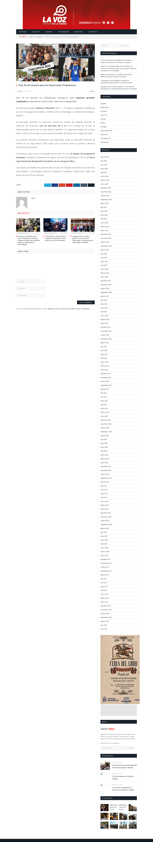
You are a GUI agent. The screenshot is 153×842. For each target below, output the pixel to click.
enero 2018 (104, 555)
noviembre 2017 (105, 563)
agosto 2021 (104, 389)
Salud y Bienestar (106, 131)
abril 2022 (103, 358)
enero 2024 (104, 277)
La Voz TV (103, 115)
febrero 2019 (104, 505)
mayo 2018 (104, 540)
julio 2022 (103, 347)
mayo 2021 (104, 401)
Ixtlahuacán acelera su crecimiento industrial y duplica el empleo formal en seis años (116, 75)
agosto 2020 (104, 435)
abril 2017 (103, 590)
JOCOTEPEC (78, 32)
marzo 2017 (104, 594)
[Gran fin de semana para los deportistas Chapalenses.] (55, 63)
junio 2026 (103, 165)
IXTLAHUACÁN (63, 32)
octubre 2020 (104, 428)
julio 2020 (103, 439)
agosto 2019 (104, 482)
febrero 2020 (104, 459)
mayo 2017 (104, 586)
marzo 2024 (104, 269)
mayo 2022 (104, 354)
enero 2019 (104, 509)
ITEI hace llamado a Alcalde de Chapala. (123, 777)
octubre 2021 (104, 381)
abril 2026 (103, 172)
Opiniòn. (103, 119)
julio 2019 (103, 486)
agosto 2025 (104, 203)
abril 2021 (103, 405)
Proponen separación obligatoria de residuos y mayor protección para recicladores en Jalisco (116, 61)
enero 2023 (104, 323)
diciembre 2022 (105, 327)
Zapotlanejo (104, 142)
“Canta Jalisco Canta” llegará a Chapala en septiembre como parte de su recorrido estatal (55, 238)
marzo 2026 (104, 176)
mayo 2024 (104, 261)
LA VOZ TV (36, 32)
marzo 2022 (104, 362)
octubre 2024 (104, 242)
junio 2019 (103, 490)
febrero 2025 (104, 227)
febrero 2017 (104, 598)
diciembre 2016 (105, 606)
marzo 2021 (104, 408)
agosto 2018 (104, 528)
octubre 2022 (104, 335)
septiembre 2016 (106, 617)
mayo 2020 (104, 447)
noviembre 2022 (105, 331)
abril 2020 (103, 451)
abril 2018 (103, 544)
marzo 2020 (104, 455)
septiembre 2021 (106, 385)
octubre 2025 (104, 196)
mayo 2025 (104, 215)
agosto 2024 (104, 250)
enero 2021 (104, 416)
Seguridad (104, 134)
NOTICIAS (22, 32)
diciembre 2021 (105, 374)
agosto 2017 (104, 575)
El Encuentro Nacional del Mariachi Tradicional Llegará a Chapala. (124, 766)
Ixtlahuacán (104, 107)
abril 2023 (103, 312)
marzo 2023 (104, 316)
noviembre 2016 (105, 610)
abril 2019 (103, 497)
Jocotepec (103, 111)
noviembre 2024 (105, 238)
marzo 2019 (104, 501)
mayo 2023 (104, 308)
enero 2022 (104, 370)
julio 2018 (103, 532)
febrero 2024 (104, 273)
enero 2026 (104, 184)
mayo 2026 (104, 169)
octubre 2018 (104, 521)
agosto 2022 (104, 343)
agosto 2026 (104, 157)
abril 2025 (103, 219)
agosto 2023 (104, 296)
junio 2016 (103, 629)
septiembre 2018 (106, 525)
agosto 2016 (104, 621)
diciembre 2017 (105, 559)
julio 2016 (103, 625)
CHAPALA (48, 32)
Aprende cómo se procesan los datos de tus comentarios (69, 309)
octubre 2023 (104, 288)
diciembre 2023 (105, 281)
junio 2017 (103, 582)
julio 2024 (103, 254)
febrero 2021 (104, 412)
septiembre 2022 (106, 339)
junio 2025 (103, 211)
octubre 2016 (104, 613)
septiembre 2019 (106, 478)
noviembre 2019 (105, 470)
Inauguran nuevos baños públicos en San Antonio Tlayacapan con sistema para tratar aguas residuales (82, 239)
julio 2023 (103, 300)
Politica (102, 123)
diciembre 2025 (105, 188)
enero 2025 (104, 230)
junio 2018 (103, 536)
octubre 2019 (104, 474)
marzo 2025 (104, 223)
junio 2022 (103, 350)
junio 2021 (103, 397)
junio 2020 (103, 443)
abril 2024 (103, 265)
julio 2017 (103, 579)
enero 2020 (104, 463)
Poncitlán (103, 127)
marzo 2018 (104, 548)
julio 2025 (103, 207)
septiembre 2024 (106, 246)
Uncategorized (105, 138)
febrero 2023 (104, 319)
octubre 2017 (104, 567)
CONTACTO (93, 32)
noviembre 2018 (105, 517)
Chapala (92, 91)
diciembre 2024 (105, 234)
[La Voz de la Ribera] (76, 14)
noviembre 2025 (105, 192)
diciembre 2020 (105, 420)
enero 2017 (104, 602)
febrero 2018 (104, 552)
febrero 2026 (104, 180)
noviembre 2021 (105, 377)
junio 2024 (103, 257)
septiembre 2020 (106, 432)
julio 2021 (103, 393)
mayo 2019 (104, 494)
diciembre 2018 (105, 513)
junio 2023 (103, 304)
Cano (20, 91)
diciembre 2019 (105, 466)
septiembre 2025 (106, 200)
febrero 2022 (104, 366)
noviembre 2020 (105, 424)
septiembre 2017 (106, 571)
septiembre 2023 (106, 292)
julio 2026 (103, 161)
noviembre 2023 (105, 285)
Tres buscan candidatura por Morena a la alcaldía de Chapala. (123, 788)
